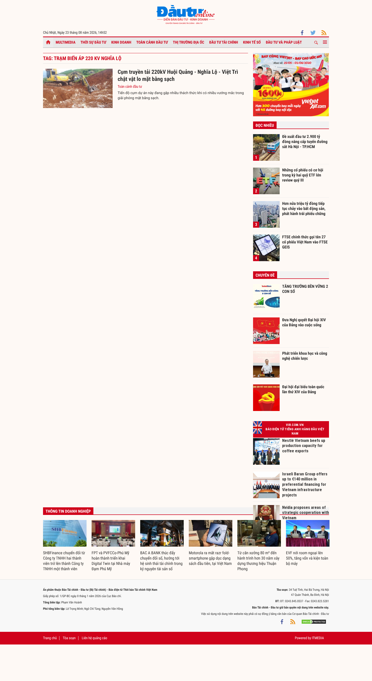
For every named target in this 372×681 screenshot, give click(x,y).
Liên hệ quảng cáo (94, 638)
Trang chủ (50, 638)
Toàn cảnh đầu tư (152, 42)
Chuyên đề (265, 275)
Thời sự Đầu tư (93, 42)
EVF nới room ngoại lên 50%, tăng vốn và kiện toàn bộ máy (307, 558)
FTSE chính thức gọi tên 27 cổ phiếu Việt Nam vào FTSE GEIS (305, 242)
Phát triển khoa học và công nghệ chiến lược (304, 356)
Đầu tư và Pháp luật (284, 42)
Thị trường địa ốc (188, 42)
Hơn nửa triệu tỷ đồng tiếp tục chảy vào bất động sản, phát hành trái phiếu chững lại (303, 208)
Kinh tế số (252, 42)
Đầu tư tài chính (223, 42)
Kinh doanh (121, 42)
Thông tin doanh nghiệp (68, 511)
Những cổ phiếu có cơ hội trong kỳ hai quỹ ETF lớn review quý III (302, 175)
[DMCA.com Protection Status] (313, 621)
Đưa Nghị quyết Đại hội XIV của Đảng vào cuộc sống (304, 322)
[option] (64, 546)
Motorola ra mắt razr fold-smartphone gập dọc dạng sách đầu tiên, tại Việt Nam (210, 558)
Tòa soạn (69, 638)
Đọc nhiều (265, 125)
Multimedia (65, 42)
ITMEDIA (318, 638)
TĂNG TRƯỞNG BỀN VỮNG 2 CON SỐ (305, 289)
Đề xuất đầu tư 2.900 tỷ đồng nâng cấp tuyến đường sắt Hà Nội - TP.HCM (304, 141)
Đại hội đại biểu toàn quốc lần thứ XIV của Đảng (303, 389)
